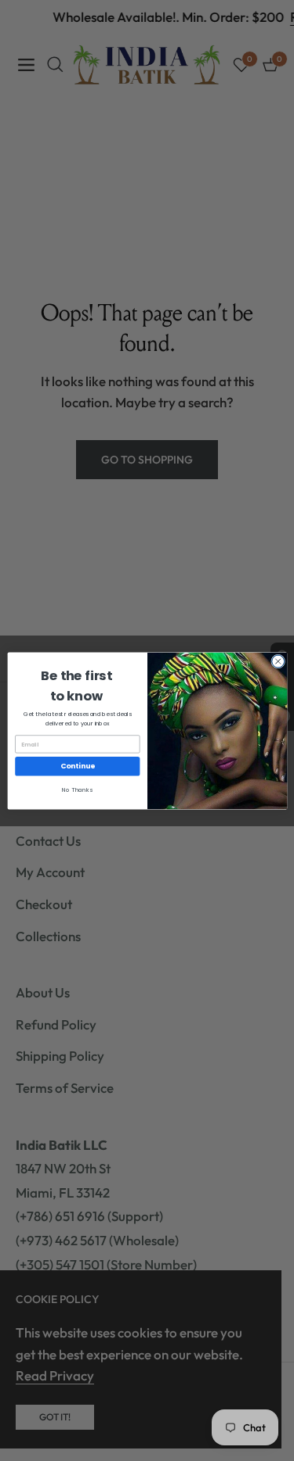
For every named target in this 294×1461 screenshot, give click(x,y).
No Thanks (77, 790)
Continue (77, 766)
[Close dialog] (277, 661)
